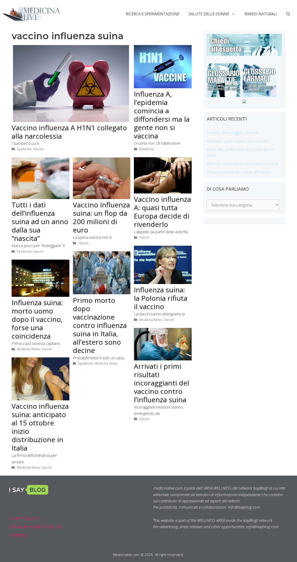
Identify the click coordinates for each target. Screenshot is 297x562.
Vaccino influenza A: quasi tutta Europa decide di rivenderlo (162, 211)
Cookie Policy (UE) (24, 518)
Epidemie (24, 149)
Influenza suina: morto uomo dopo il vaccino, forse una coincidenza (37, 319)
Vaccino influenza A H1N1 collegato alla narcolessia (69, 132)
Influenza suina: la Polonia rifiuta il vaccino (160, 298)
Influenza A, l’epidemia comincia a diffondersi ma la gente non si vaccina (162, 114)
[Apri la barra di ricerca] (288, 14)
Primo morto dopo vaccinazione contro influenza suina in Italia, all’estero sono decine (100, 325)
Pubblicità (17, 534)
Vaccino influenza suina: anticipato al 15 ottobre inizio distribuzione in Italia (40, 427)
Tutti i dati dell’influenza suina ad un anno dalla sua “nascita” (40, 221)
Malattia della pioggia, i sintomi (232, 132)
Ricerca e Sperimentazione (152, 13)
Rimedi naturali (261, 13)
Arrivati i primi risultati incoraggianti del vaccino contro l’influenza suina (161, 382)
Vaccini (38, 149)
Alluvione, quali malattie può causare (237, 141)
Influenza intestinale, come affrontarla (239, 172)
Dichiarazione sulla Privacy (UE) (35, 526)
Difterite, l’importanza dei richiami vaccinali (242, 163)
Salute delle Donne (209, 13)
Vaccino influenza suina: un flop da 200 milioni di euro (101, 217)
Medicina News (150, 319)
